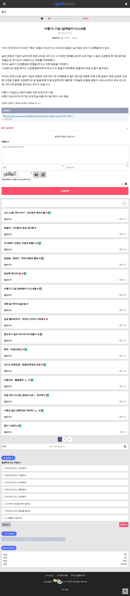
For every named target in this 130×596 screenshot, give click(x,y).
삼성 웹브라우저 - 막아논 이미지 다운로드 (25, 319)
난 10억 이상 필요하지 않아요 (18, 504)
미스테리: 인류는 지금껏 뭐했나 (20, 243)
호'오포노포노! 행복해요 (16, 489)
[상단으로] (125, 591)
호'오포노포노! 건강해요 (16, 497)
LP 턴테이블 (62, 575)
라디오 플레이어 (78, 575)
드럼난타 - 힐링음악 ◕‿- (16, 380)
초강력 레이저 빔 (12, 273)
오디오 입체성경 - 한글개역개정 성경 (22, 364)
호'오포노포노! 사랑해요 (16, 475)
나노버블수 (59, 539)
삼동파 (40, 539)
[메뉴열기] (4, 4)
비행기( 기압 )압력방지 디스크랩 (20, 288)
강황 (4, 539)
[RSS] (124, 203)
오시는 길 (49, 575)
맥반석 (11, 539)
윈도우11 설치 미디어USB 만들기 (20, 334)
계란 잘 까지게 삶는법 (15, 304)
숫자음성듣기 (36, 175)
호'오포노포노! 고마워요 (16, 468)
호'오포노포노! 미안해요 (16, 482)
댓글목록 (8, 128)
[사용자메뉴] (126, 4)
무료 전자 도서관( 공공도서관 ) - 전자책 (24, 395)
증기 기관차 (10, 425)
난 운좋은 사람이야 (14, 518)
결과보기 (6, 525)
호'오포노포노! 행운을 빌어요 (18, 511)
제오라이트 (21, 539)
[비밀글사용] (126, 183)
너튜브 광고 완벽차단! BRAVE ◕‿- (21, 410)
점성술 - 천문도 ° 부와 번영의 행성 (21, 258)
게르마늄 (49, 539)
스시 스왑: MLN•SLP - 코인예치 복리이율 (25, 212)
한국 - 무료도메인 (13, 349)
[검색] (125, 446)
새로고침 (43, 175)
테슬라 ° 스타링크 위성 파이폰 (19, 228)
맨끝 (69, 439)
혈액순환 (31, 539)
